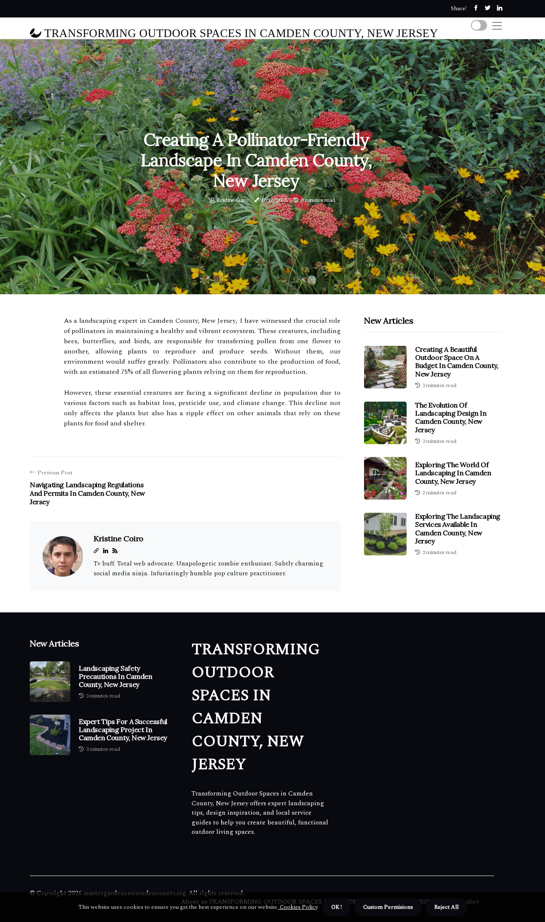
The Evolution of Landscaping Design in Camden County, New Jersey (451, 417)
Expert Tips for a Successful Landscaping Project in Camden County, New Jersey (123, 730)
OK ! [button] (336, 907)
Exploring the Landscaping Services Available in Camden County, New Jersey (457, 528)
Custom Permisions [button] (388, 907)
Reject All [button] (446, 907)
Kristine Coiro (233, 200)
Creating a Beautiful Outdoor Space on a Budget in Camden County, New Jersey (456, 361)
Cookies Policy (297, 907)
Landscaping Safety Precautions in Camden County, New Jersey (115, 676)
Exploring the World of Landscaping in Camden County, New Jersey (453, 472)
